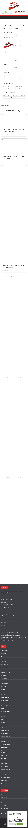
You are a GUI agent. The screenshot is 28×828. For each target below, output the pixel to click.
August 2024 (4, 714)
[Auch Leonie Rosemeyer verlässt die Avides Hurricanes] (14, 115)
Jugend (2, 802)
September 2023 (5, 744)
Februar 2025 (4, 697)
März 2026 (3, 664)
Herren (3, 800)
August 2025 (4, 683)
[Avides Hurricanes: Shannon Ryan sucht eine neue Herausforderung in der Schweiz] (14, 139)
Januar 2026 (4, 669)
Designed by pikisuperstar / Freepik (8, 637)
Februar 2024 (4, 730)
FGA (25, 86)
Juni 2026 (3, 656)
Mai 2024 (3, 722)
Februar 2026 (4, 667)
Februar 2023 (4, 763)
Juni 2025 (3, 689)
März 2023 (3, 761)
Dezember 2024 (4, 703)
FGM (22, 86)
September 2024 (5, 711)
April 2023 (3, 758)
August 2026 (4, 650)
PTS (8, 86)
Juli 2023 (3, 750)
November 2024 (4, 705)
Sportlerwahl (4, 808)
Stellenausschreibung (6, 811)
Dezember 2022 (4, 769)
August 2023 (4, 747)
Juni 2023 (3, 752)
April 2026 (3, 661)
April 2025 (3, 692)
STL (17, 86)
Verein (2, 813)
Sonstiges (3, 805)
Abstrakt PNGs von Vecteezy (7, 640)
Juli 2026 (3, 653)
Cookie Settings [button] (13, 824)
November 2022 (4, 772)
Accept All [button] (20, 824)
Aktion (2, 794)
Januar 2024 (4, 733)
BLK (19, 86)
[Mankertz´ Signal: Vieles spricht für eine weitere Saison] (14, 166)
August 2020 (4, 785)
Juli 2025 (3, 686)
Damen (3, 797)
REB (11, 86)
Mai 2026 (3, 658)
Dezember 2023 (4, 736)
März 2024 (3, 727)
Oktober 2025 (4, 678)
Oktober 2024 (4, 708)
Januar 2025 (4, 700)
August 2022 (4, 780)
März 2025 (3, 694)
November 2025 (4, 675)
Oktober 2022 (4, 774)
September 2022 (5, 777)
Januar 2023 (4, 766)
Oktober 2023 (4, 741)
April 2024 (3, 725)
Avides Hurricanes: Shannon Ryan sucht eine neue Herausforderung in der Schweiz (13, 156)
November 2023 (4, 739)
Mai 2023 (3, 755)
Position (4, 86)
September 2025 (5, 681)
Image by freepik (19, 637)
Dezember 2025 (4, 672)
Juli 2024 (3, 716)
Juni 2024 (3, 719)
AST (14, 86)
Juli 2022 (3, 783)
